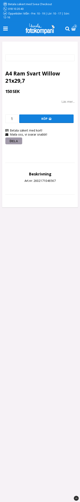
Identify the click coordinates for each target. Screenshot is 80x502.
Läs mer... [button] (68, 102)
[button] (74, 29)
